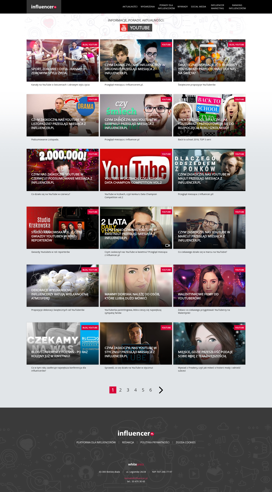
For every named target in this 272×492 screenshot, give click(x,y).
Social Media (198, 6)
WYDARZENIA (148, 6)
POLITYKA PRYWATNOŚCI (154, 442)
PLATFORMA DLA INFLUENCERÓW (96, 442)
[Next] (161, 389)
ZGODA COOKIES (186, 442)
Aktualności (130, 6)
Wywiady (183, 6)
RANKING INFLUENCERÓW (237, 7)
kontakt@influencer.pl (136, 478)
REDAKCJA (128, 442)
